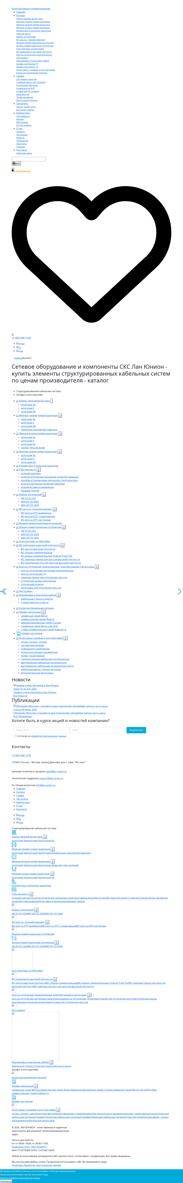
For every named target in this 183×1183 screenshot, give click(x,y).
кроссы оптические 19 (76, 998)
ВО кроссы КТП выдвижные (27, 926)
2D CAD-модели (23, 125)
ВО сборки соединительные (62, 983)
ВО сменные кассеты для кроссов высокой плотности (64, 986)
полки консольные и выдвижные (107, 1113)
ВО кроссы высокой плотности (29, 983)
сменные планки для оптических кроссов (112, 998)
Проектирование (24, 97)
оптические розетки (36, 1002)
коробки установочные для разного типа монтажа (117, 897)
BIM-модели (22, 122)
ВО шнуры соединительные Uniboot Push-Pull (103, 983)
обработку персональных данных (48, 736)
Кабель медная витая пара (29, 18)
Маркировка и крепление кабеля (32, 60)
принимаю (6, 1181)
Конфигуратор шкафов (27, 91)
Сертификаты (23, 116)
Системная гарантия (26, 79)
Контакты (21, 150)
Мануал (20, 119)
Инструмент (22, 57)
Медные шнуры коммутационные (33, 27)
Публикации (22, 140)
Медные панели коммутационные (33, 21)
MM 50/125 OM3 (36, 913)
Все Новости (20, 695)
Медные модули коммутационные (33, 24)
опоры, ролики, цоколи (25, 1113)
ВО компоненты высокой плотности (34, 51)
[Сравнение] (13, 334)
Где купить (22, 103)
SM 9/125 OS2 (19, 913)
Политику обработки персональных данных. (20, 1178)
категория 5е (19, 853)
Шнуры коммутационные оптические (34, 45)
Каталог (20, 15)
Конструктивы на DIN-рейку (30, 48)
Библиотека (23, 113)
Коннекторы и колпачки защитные (33, 30)
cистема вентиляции (49, 1113)
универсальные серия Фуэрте (55, 1089)
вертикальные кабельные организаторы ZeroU (113, 1117)
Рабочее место (23, 33)
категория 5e (19, 840)
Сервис (20, 76)
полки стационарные (138, 1113)
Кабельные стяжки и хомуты (28, 1066)
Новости (20, 137)
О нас (19, 128)
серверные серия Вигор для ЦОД (130, 1089)
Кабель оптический (26, 36)
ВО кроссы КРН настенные (91, 926)
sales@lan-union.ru (56, 771)
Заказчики (21, 143)
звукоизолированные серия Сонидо (92, 1089)
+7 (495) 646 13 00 (21, 337)
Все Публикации (22, 716)
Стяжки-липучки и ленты (57, 1066)
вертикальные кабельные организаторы (63, 1117)
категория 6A (47, 853)
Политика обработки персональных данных (36, 1165)
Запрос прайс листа (26, 106)
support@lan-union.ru (51, 778)
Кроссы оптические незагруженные (34, 54)
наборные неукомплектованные (72, 853)
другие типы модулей (66, 865)
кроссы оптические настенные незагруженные (38, 998)
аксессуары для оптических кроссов (68, 1002)
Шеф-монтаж (22, 94)
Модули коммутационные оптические (35, 42)
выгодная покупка (25, 109)
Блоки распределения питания (31, 72)
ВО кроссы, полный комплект (30, 39)
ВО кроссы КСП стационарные (59, 926)
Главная (20, 12)
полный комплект (22, 897)
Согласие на (41, 736)
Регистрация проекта (26, 100)
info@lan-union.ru (45, 785)
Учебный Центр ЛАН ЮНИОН (30, 82)
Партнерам (21, 134)
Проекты (20, 131)
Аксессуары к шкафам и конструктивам (35, 69)
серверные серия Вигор (25, 1089)
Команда (20, 146)
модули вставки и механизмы (49, 901)
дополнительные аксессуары (38, 1120)
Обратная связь (24, 153)
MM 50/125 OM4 (54, 913)
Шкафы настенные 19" (27, 66)
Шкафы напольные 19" (27, 63)
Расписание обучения (27, 85)
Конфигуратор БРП (25, 88)
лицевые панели (75, 901)
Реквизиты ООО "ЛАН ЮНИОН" (29, 1146)
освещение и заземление (75, 1113)
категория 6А (47, 840)
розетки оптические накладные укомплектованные (60, 897)
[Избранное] (91, 252)
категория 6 (33, 840)
